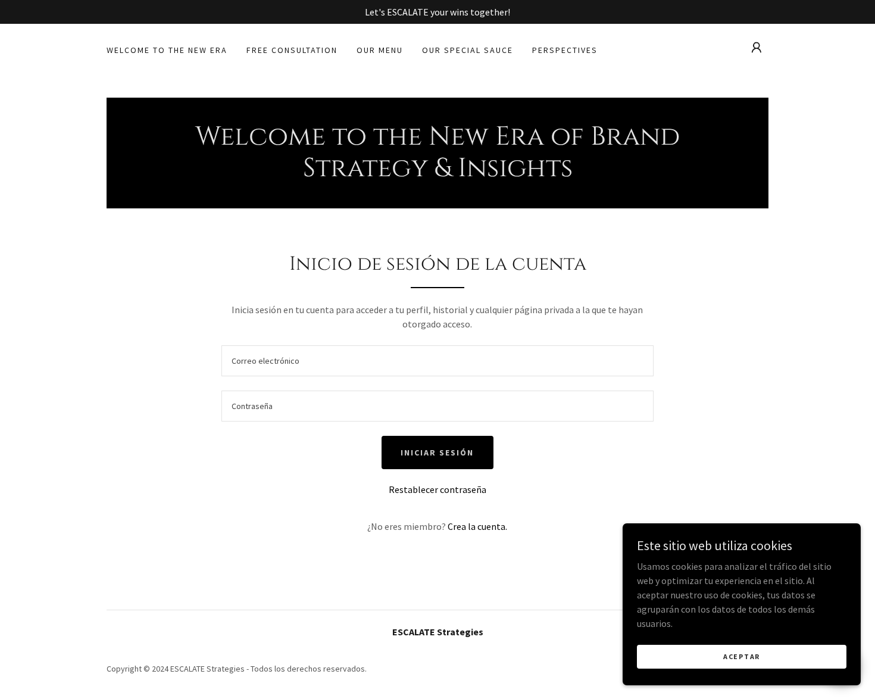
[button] (756, 48)
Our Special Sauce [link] (467, 50)
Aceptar (741, 656)
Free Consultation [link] (292, 50)
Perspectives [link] (565, 50)
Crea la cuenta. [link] (477, 526)
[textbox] (437, 360)
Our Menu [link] (380, 50)
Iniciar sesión (437, 452)
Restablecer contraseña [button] (437, 489)
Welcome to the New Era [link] (167, 50)
